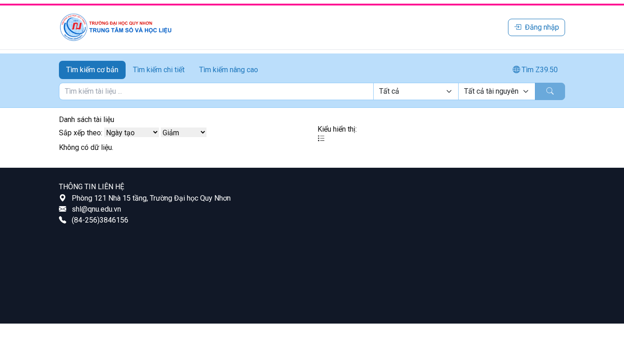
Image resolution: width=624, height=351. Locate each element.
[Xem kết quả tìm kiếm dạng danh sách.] (321, 138)
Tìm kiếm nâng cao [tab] (228, 69)
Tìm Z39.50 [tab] (539, 69)
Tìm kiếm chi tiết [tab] (159, 69)
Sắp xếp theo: (80, 132)
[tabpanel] (312, 91)
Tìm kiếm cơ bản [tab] (92, 69)
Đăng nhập (542, 27)
